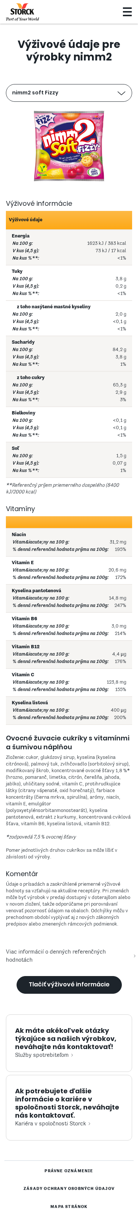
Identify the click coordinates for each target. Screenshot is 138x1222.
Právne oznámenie (69, 1171)
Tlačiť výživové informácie (69, 984)
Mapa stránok (68, 1207)
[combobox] (69, 93)
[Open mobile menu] (127, 12)
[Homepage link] (22, 12)
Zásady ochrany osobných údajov (69, 1189)
